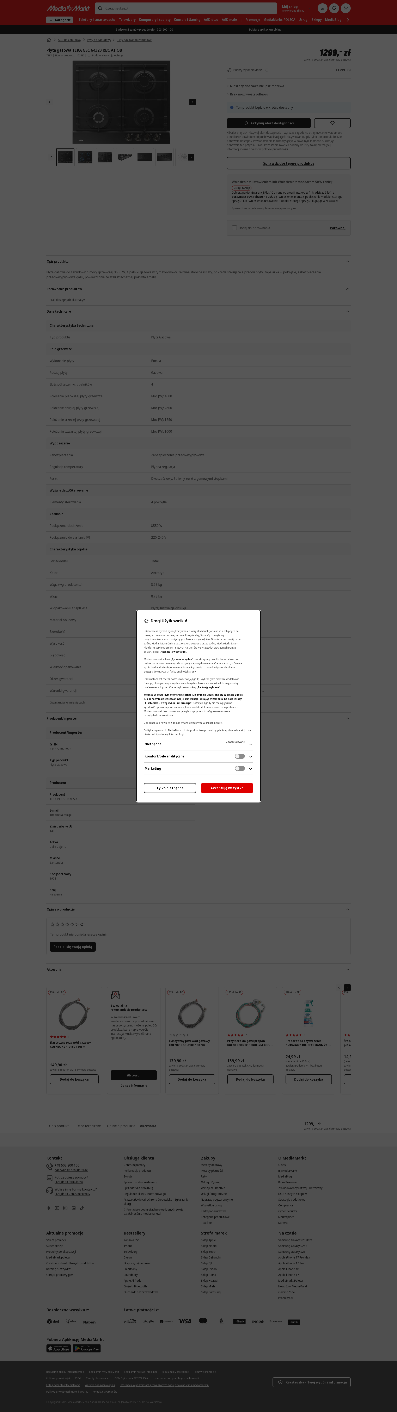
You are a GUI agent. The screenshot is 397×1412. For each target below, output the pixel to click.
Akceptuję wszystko (227, 788)
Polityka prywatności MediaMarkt (163, 730)
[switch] (240, 756)
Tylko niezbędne (170, 788)
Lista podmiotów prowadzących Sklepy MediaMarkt (213, 730)
